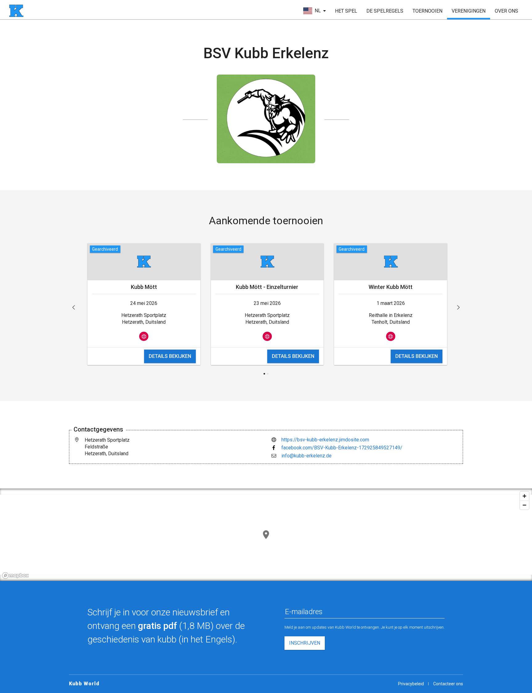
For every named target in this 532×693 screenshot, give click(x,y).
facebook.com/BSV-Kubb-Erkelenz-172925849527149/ (341, 448)
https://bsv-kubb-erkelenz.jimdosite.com (325, 440)
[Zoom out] (524, 504)
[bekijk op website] (143, 336)
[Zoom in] (524, 496)
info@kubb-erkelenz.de (306, 456)
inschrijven (304, 643)
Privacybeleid (411, 683)
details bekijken (170, 356)
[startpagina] (16, 11)
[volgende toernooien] (458, 307)
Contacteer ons (448, 683)
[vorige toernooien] (73, 307)
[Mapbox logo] (15, 575)
